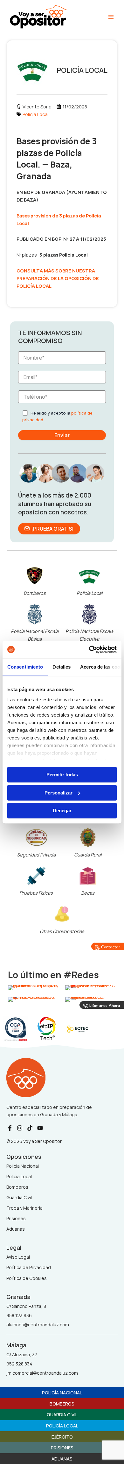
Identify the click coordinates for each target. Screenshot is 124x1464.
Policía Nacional (62, 1392)
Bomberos (35, 593)
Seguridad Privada (36, 854)
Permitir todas (62, 774)
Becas (87, 893)
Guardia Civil (62, 1414)
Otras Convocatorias (62, 931)
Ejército (62, 1436)
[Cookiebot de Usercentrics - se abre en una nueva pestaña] (89, 649)
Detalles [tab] (61, 667)
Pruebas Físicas (36, 893)
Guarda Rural (87, 854)
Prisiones (62, 1447)
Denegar (62, 810)
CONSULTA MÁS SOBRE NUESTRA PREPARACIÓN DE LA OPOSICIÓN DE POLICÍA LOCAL (58, 278)
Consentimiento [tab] (25, 667)
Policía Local (36, 114)
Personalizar (58, 792)
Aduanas (62, 1458)
